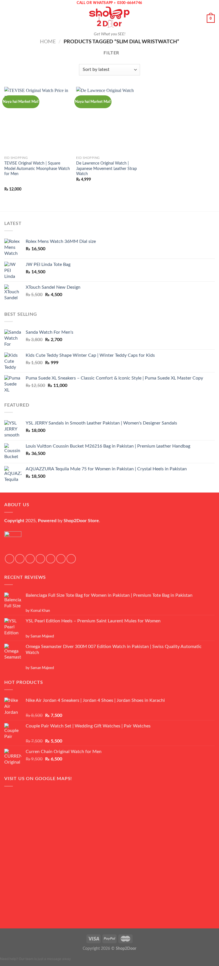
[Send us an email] (50, 558)
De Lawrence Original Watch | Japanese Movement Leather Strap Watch (106, 168)
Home (48, 41)
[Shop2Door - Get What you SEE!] (109, 17)
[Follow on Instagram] (20, 558)
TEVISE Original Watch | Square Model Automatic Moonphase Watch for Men (37, 168)
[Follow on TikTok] (30, 558)
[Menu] (7, 19)
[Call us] (61, 558)
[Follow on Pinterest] (71, 558)
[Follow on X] (40, 558)
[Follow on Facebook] (9, 558)
